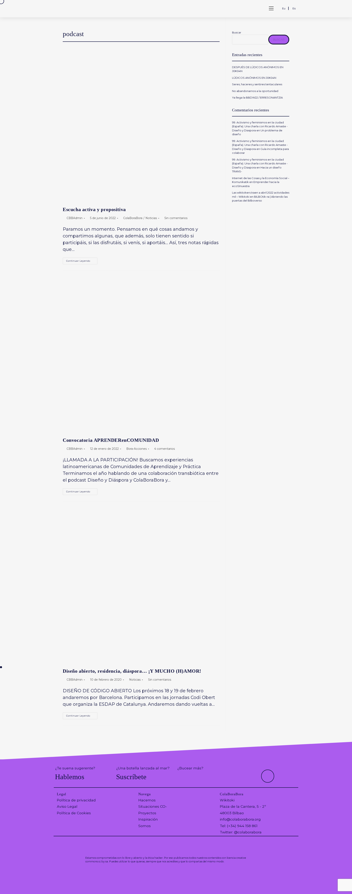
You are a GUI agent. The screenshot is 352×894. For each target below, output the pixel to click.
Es (294, 8)
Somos (144, 826)
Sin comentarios (175, 218)
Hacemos (147, 800)
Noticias (151, 218)
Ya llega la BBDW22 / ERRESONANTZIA (258, 97)
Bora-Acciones (136, 449)
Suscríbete (131, 777)
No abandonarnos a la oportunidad (255, 91)
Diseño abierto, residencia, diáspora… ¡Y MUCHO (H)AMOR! (132, 671)
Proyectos (147, 813)
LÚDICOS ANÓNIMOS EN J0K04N (254, 77)
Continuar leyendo (81, 261)
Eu (283, 8)
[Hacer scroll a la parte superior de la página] (267, 776)
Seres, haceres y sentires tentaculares (257, 84)
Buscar (236, 32)
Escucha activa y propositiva (94, 209)
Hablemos (69, 777)
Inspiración (148, 819)
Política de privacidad (76, 800)
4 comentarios (164, 449)
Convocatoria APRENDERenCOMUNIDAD (111, 440)
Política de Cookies (74, 813)
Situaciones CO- (152, 806)
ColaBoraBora (132, 218)
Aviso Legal (67, 806)
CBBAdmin (74, 218)
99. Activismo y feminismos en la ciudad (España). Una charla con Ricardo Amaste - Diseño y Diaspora (260, 126)
